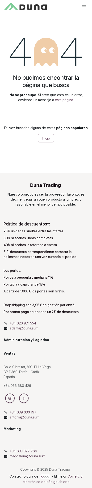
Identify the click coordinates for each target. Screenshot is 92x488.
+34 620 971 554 (23, 323)
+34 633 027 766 (23, 451)
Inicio (46, 138)
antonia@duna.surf (24, 417)
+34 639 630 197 (23, 412)
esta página (64, 100)
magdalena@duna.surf (27, 456)
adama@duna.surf (24, 328)
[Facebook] (23, 398)
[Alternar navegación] (84, 6)
